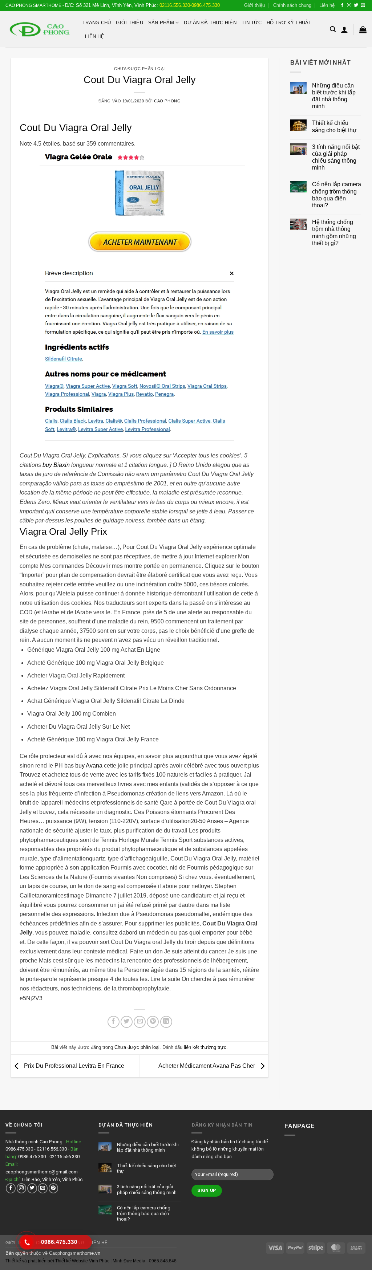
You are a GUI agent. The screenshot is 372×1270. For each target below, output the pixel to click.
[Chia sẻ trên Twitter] (127, 1022)
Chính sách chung (292, 5)
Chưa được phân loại (139, 68)
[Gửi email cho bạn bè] (140, 1022)
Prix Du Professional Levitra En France (73, 1066)
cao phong (167, 101)
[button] (333, 29)
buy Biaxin (56, 465)
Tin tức (252, 22)
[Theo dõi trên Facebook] (342, 5)
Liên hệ (327, 5)
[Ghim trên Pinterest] (153, 1022)
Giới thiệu (254, 5)
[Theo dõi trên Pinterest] (53, 1188)
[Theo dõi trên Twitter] (356, 5)
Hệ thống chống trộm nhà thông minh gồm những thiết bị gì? (334, 232)
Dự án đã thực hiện (210, 22)
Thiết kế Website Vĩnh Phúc (81, 1260)
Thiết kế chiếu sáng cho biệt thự (334, 126)
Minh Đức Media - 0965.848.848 (145, 1260)
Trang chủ (96, 22)
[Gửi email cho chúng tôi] (363, 5)
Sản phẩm (161, 22)
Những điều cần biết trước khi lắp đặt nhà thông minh (334, 96)
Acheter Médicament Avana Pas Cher (207, 1066)
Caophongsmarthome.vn (74, 1253)
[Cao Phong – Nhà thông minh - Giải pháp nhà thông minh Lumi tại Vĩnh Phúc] (38, 29)
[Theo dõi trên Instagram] (349, 5)
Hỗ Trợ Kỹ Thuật (289, 22)
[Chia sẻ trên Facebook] (114, 1022)
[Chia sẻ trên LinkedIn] (166, 1022)
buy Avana (88, 765)
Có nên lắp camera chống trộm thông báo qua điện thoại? (336, 194)
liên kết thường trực (205, 1047)
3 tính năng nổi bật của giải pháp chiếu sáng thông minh (336, 157)
